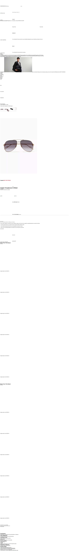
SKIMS (9, 56)
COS (39, 55)
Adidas (5, 55)
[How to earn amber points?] (6, 205)
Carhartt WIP (34, 55)
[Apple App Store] (3, 547)
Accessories (9, 536)
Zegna (20, 56)
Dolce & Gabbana (15, 534)
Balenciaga (4, 534)
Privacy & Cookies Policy (9, 543)
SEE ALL (1, 243)
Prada (12, 534)
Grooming (12, 536)
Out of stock (1, 221)
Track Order (9, 538)
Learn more (19, 214)
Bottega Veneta (22, 55)
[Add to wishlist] (9, 219)
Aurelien (17, 55)
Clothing (1, 536)
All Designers (2, 55)
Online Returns (8, 545)
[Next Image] (6, 177)
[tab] (2, 109)
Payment (6, 538)
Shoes (4, 536)
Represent (1, 56)
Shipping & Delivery (3, 545)
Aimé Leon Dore (8, 55)
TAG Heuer (12, 56)
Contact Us (1, 538)
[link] (21, 20)
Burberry (30, 55)
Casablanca (37, 55)
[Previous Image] (6, 115)
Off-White (1, 534)
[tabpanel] (34, 225)
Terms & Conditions (3, 543)
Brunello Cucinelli (26, 55)
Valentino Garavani (16, 56)
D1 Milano (41, 55)
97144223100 (10, 549)
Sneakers (6, 536)
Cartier (1, 180)
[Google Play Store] (8, 547)
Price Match (14, 543)
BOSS (19, 55)
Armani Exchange (13, 55)
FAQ (4, 538)
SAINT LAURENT (5, 56)
